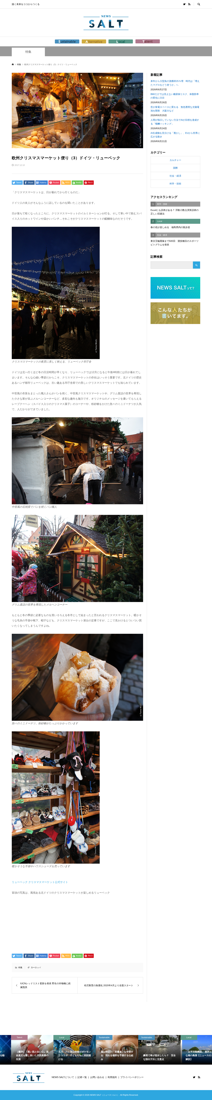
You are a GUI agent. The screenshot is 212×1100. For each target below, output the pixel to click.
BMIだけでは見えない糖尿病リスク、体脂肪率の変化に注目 (175, 96)
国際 (175, 168)
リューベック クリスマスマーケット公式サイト (40, 882)
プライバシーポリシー (132, 1077)
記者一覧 (82, 1077)
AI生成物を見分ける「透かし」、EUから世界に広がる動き (175, 135)
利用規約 (112, 1077)
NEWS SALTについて (63, 1077)
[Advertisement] (77, 924)
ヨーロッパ (36, 967)
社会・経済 (175, 175)
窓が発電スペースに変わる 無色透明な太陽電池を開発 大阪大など (175, 109)
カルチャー (175, 160)
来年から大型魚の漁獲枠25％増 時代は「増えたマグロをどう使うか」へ (175, 83)
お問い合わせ (97, 1077)
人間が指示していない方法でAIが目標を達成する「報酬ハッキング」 (175, 122)
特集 (28, 51)
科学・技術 (175, 183)
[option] (21, 1050)
